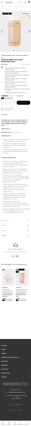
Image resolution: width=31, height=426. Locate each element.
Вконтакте (9, 404)
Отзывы (3, 235)
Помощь (4, 377)
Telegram (13, 256)
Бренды (3, 353)
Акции (3, 349)
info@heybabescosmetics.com (16, 392)
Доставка (4, 365)
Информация (5, 373)
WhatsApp (17, 256)
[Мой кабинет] (25, 2)
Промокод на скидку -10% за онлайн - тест (16, 92)
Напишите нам (16, 389)
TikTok (21, 404)
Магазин (4, 345)
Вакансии (4, 361)
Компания (4, 369)
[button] (13, 50)
